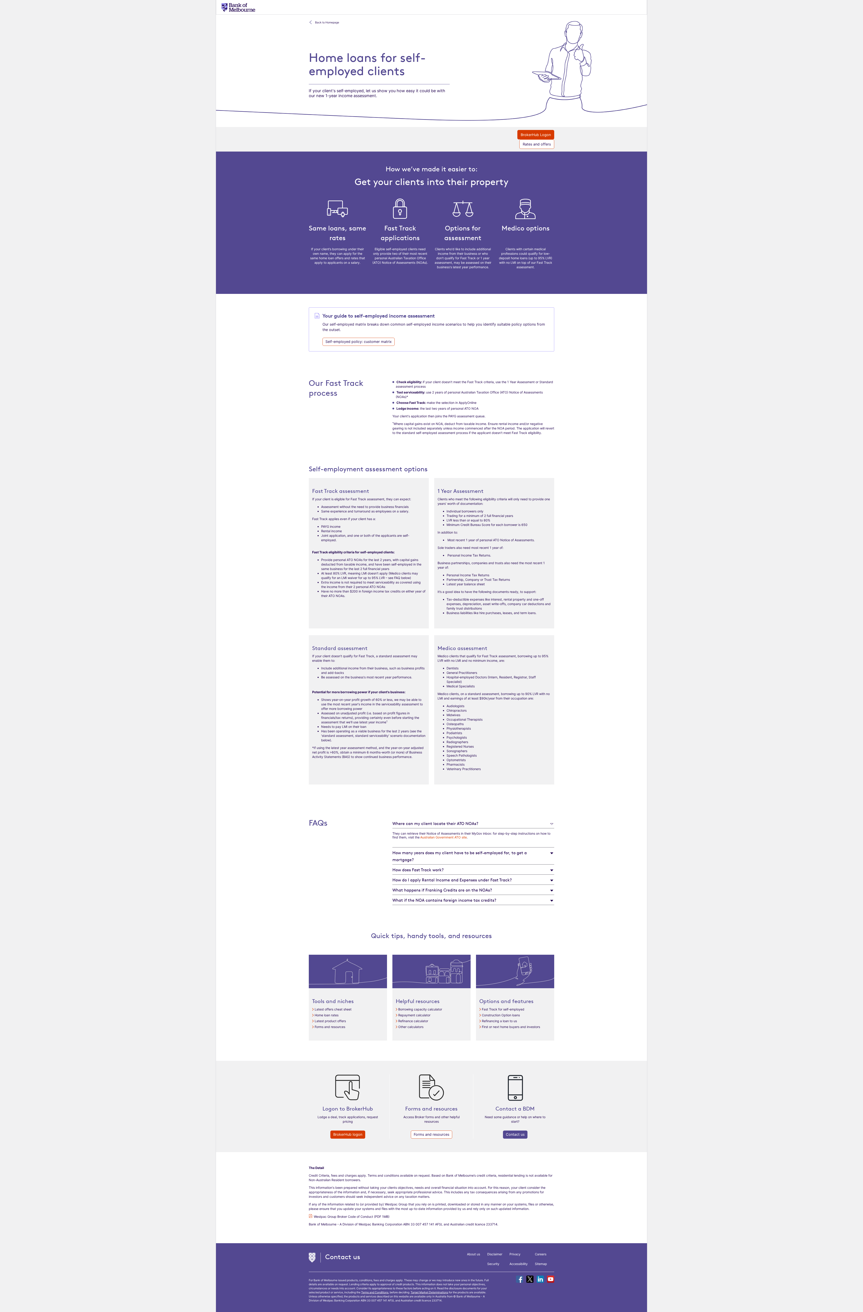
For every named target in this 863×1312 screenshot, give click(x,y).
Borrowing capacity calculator (420, 1009)
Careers (540, 1254)
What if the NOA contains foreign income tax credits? (444, 900)
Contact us (515, 1134)
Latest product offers (330, 1021)
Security (493, 1264)
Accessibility (518, 1264)
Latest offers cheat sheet (333, 1009)
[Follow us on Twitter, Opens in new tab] (530, 1279)
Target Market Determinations (429, 1292)
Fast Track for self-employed (503, 1009)
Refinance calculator (413, 1021)
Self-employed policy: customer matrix (358, 341)
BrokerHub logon (347, 1134)
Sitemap (541, 1264)
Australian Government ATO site (443, 837)
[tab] (473, 823)
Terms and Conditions (374, 1292)
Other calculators (410, 1027)
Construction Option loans (501, 1015)
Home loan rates (326, 1015)
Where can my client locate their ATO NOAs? (435, 823)
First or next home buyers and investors (511, 1027)
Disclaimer (494, 1254)
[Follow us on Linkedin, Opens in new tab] (540, 1279)
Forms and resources (330, 1027)
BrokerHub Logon (536, 134)
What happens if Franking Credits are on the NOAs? (442, 889)
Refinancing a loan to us (499, 1021)
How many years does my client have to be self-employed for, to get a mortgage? (459, 856)
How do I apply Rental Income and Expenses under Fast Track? (452, 879)
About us (473, 1254)
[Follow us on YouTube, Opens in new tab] (550, 1279)
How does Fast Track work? (418, 869)
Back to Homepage (327, 22)
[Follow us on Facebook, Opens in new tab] (519, 1279)
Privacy (514, 1254)
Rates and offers (537, 144)
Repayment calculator (414, 1015)
